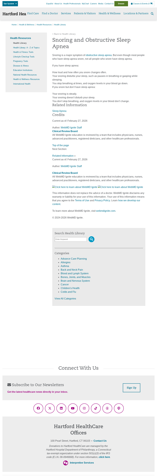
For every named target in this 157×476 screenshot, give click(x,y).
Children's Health (70, 288)
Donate (121, 4)
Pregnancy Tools (20, 61)
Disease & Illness (21, 66)
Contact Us (109, 4)
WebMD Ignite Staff (71, 166)
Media (100, 4)
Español (49, 4)
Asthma (65, 266)
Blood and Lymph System (74, 273)
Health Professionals (72, 4)
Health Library (20, 43)
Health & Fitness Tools (23, 52)
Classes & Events (140, 4)
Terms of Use (82, 200)
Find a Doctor (50, 13)
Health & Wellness (110, 13)
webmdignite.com (105, 211)
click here (104, 457)
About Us (58, 4)
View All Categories (65, 298)
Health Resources (44, 25)
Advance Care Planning (74, 258)
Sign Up (131, 388)
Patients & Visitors (85, 13)
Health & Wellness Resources (26, 79)
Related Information (63, 155)
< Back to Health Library (64, 34)
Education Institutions (23, 70)
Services (66, 13)
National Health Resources (25, 75)
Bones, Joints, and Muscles (75, 277)
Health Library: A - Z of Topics (26, 47)
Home (14, 25)
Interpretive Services (82, 462)
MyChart (85, 4)
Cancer (65, 284)
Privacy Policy (102, 200)
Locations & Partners (136, 13)
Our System (9, 4)
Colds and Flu (68, 292)
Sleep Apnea (59, 111)
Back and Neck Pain (72, 269)
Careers (93, 4)
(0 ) (150, 4)
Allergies (65, 262)
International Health (21, 84)
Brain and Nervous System (75, 280)
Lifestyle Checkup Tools (23, 57)
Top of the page (60, 145)
